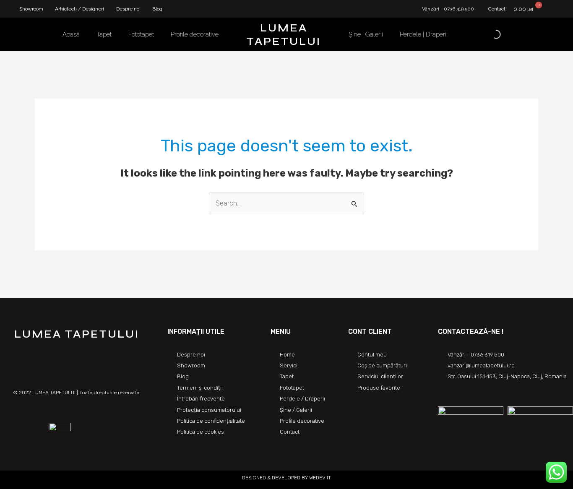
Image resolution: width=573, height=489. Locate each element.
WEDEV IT (319, 478)
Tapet (104, 34)
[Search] (489, 34)
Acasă (71, 34)
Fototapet (141, 34)
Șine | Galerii (366, 34)
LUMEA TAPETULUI (284, 34)
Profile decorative (195, 34)
